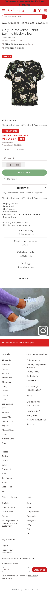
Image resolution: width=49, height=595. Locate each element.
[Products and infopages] (4, 10)
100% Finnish (26, 256)
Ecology (26, 263)
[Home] (16, 10)
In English (25, 245)
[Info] (39, 10)
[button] (8, 38)
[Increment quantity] (23, 165)
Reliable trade (25, 252)
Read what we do (26, 267)
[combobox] (24, 16)
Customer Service (25, 241)
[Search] (44, 16)
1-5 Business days (25, 234)
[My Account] (34, 10)
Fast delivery (25, 230)
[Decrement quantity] (4, 165)
